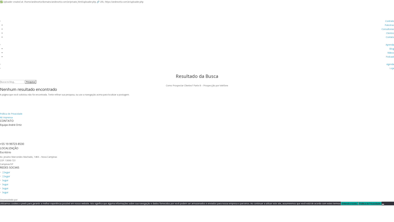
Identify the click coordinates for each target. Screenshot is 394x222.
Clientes (390, 33)
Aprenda (390, 44)
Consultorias (388, 29)
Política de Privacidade (11, 113)
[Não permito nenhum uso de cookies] (383, 204)
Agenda (390, 64)
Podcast (390, 56)
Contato (390, 37)
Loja (392, 68)
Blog (391, 48)
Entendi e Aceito (349, 203)
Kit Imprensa (6, 117)
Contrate (389, 21)
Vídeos (390, 52)
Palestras (389, 25)
